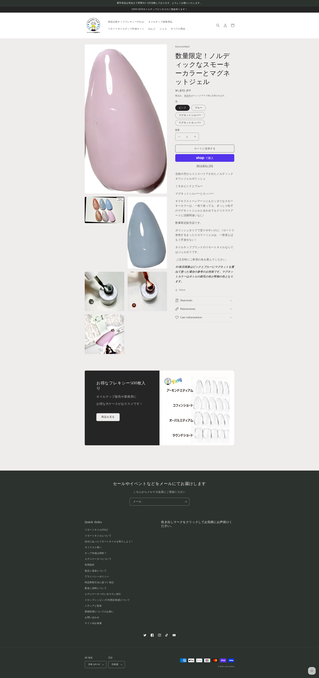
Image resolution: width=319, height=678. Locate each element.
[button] (218, 25)
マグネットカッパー (190, 122)
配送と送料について (95, 588)
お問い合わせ (92, 617)
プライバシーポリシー (97, 576)
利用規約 (89, 565)
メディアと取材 (93, 606)
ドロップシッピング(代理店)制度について (107, 600)
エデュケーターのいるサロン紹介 (103, 594)
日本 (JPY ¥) (94, 664)
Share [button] (182, 290)
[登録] (185, 502)
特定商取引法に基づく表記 (99, 582)
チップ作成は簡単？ (95, 553)
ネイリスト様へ (93, 547)
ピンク (182, 107)
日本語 (115, 664)
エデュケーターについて (98, 559)
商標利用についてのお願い (99, 611)
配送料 (187, 96)
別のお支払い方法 (205, 166)
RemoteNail (229, 667)
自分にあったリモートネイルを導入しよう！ (109, 541)
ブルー (198, 107)
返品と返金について (95, 571)
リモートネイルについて (98, 535)
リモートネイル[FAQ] (96, 530)
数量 (177, 130)
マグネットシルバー (190, 115)
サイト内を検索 (93, 623)
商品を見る (108, 417)
